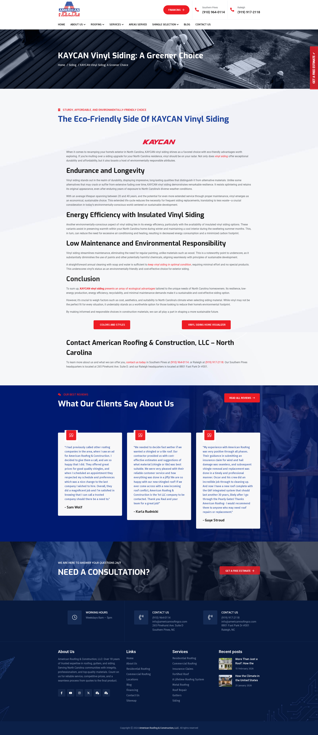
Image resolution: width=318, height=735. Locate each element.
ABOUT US (76, 24)
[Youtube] (70, 693)
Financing (174, 9)
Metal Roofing (180, 684)
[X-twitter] (88, 693)
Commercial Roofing (138, 674)
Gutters (177, 695)
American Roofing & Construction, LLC (159, 728)
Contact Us (132, 695)
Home (61, 65)
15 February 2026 (244, 668)
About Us (131, 663)
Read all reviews (240, 397)
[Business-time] (97, 693)
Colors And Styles (112, 324)
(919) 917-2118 (249, 12)
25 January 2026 (243, 685)
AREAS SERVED (138, 24)
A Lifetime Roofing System (188, 679)
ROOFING (96, 24)
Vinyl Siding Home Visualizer (207, 324)
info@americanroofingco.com (169, 621)
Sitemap (131, 700)
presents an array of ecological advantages (117, 288)
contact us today (136, 362)
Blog (129, 684)
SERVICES (115, 24)
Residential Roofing (138, 669)
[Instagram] (79, 693)
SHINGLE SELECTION (164, 24)
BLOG (187, 24)
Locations (132, 679)
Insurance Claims (182, 669)
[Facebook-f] (61, 693)
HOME (61, 24)
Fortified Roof (180, 674)
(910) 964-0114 (213, 12)
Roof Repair (179, 690)
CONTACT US (203, 24)
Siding (72, 65)
